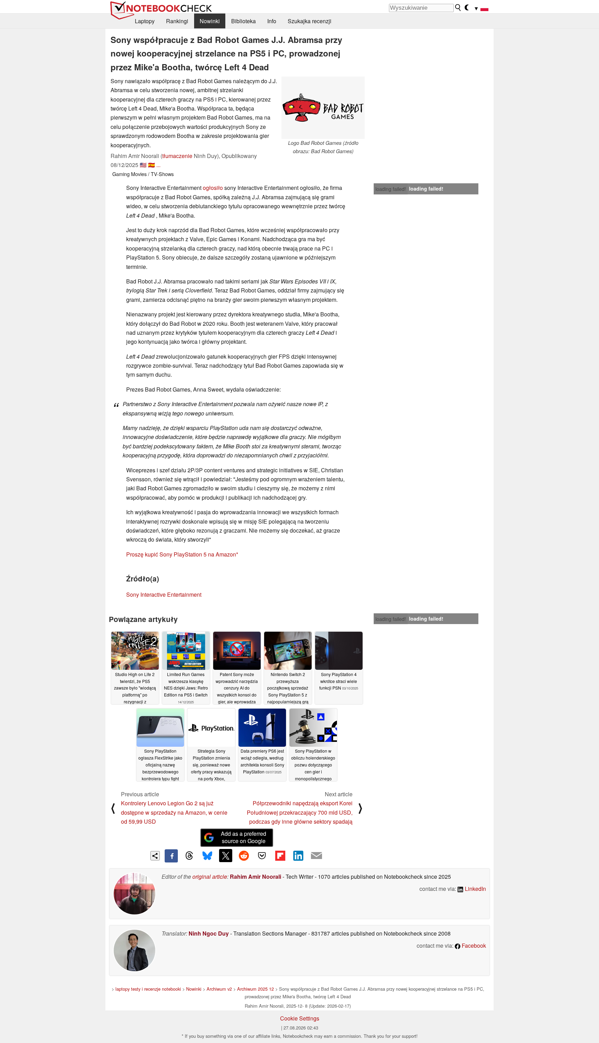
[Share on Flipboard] (280, 855)
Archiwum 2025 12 (255, 988)
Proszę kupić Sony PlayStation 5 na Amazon (181, 554)
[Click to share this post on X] (225, 855)
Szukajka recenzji (309, 21)
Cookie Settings (299, 1018)
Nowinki (210, 21)
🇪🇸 (151, 165)
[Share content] (155, 855)
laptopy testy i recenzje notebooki (148, 988)
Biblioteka (243, 21)
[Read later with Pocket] (262, 855)
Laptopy (145, 21)
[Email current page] (316, 855)
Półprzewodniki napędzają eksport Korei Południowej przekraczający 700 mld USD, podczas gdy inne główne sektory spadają (300, 812)
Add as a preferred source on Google (243, 837)
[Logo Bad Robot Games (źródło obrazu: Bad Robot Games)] (323, 108)
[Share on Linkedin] (298, 855)
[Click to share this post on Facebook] (171, 855)
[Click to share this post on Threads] (189, 855)
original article (209, 876)
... (158, 165)
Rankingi (177, 21)
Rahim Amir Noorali (255, 876)
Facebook (473, 945)
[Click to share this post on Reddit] (243, 855)
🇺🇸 (143, 165)
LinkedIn (474, 889)
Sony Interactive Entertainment (163, 594)
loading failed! (390, 188)
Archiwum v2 (219, 988)
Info (271, 21)
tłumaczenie (177, 156)
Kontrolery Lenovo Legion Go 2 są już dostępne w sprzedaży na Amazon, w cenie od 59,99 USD (174, 812)
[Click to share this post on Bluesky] (207, 855)
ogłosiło (213, 188)
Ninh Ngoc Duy (209, 933)
